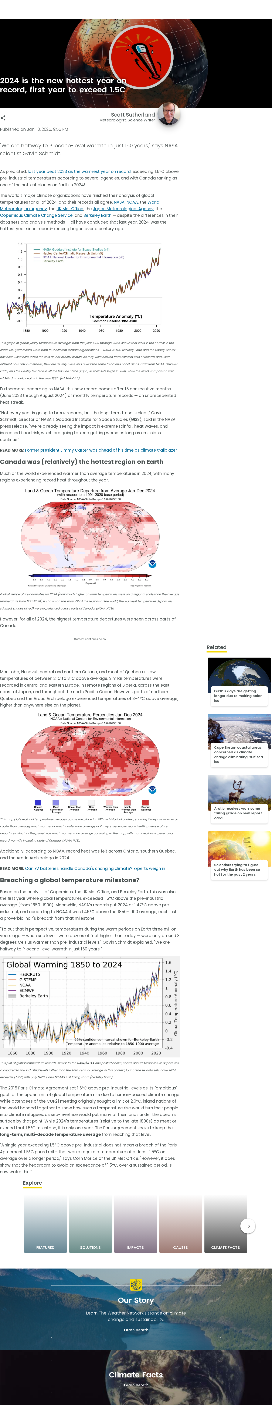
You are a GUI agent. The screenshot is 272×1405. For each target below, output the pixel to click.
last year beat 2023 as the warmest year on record (79, 171)
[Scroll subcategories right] (247, 1226)
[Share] (3, 118)
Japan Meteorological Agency (123, 209)
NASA (119, 202)
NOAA (132, 202)
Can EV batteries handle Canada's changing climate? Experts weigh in (95, 868)
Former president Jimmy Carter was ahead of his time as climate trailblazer (101, 450)
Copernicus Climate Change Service (36, 215)
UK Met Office (70, 209)
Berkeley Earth (97, 215)
